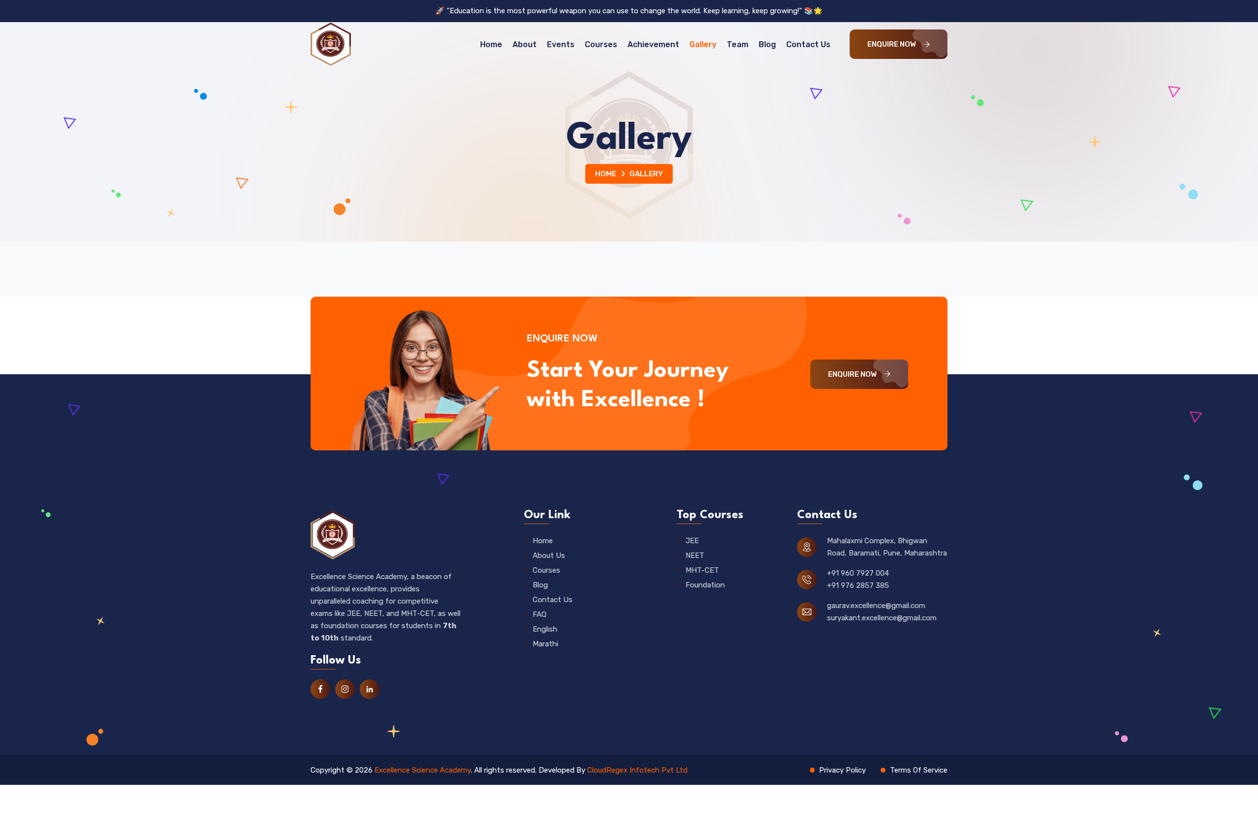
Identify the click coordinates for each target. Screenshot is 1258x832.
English (545, 629)
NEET (695, 555)
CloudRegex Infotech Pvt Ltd (637, 770)
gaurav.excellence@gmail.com (876, 605)
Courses (601, 44)
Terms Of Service (918, 770)
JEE (692, 540)
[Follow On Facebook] (320, 689)
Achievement (653, 44)
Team (737, 44)
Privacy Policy (842, 770)
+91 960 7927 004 (858, 573)
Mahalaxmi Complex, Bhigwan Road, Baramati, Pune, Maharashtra (887, 546)
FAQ (539, 614)
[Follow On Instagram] (345, 689)
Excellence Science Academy (422, 770)
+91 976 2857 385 (858, 585)
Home (491, 44)
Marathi (545, 643)
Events (560, 44)
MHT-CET (702, 570)
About (525, 44)
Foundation (705, 585)
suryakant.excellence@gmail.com (882, 617)
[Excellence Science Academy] (331, 44)
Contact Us (808, 44)
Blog (767, 44)
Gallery (702, 44)
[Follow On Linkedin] (369, 689)
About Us (549, 555)
